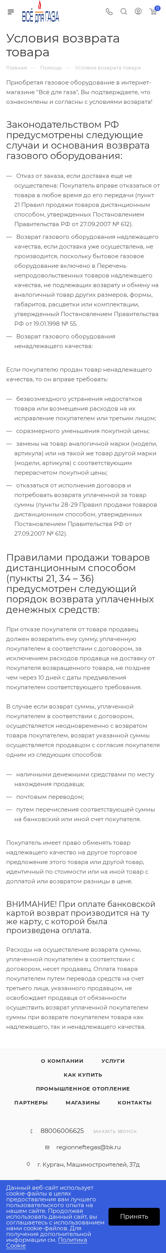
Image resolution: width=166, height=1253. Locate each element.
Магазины (83, 1102)
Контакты (134, 1102)
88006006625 (62, 1131)
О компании (62, 1061)
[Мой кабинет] (138, 12)
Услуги (113, 1061)
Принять (134, 1216)
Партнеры (30, 1102)
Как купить (83, 1075)
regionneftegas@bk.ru (88, 1147)
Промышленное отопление (83, 1089)
